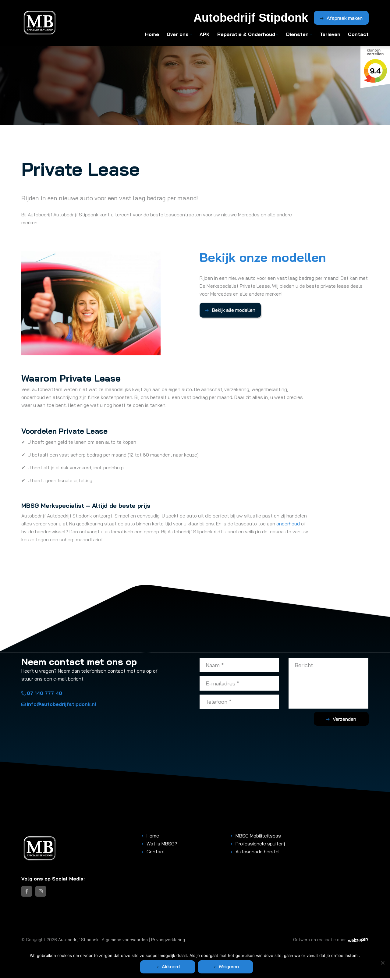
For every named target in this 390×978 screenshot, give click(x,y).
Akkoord (171, 966)
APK (205, 34)
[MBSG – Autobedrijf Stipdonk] (39, 23)
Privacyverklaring (168, 939)
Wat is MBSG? (162, 844)
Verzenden (344, 719)
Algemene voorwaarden (125, 939)
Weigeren (229, 966)
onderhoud (288, 524)
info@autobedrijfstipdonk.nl (62, 704)
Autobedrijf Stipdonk (78, 939)
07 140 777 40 (44, 693)
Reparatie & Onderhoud (246, 34)
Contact (358, 34)
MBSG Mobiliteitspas (258, 836)
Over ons (178, 34)
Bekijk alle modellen (233, 310)
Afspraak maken (345, 18)
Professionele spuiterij (260, 844)
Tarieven (330, 34)
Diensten (297, 34)
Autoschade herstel (258, 851)
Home (152, 34)
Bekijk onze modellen (263, 257)
